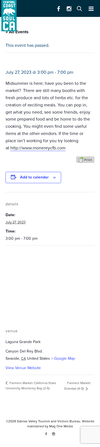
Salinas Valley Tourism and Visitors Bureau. (48, 421)
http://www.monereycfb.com (38, 148)
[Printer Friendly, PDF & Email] (85, 159)
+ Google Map (63, 358)
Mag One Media (61, 426)
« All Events (17, 32)
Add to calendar (34, 177)
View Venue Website (23, 368)
